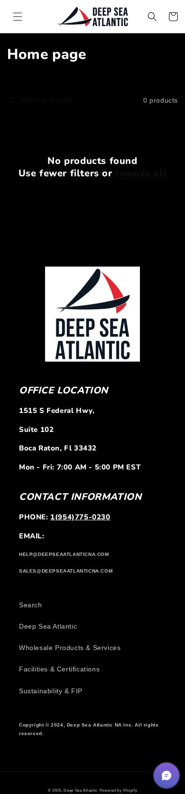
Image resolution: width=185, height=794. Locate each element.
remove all (140, 173)
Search (30, 605)
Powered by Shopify (119, 790)
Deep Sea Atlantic (48, 626)
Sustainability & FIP (51, 691)
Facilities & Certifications (59, 669)
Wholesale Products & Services (69, 647)
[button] (17, 16)
